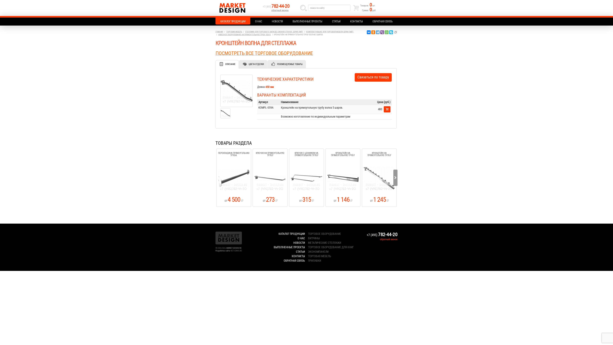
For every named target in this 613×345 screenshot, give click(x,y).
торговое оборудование (324, 233)
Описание (230, 64)
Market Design (238, 8)
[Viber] (382, 32)
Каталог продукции (233, 21)
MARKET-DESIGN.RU (234, 248)
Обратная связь (382, 21)
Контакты (356, 21)
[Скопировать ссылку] (395, 32)
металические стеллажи (324, 242)
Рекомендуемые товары (290, 64)
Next (395, 178)
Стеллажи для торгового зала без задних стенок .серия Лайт (274, 32)
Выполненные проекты (307, 21)
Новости (277, 21)
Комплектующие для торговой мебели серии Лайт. (330, 32)
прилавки (314, 260)
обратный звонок (280, 10)
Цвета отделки (256, 64)
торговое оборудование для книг (331, 247)
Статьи (336, 21)
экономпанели (318, 251)
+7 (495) (276, 6)
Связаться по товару (373, 77)
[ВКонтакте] (369, 32)
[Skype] (391, 32)
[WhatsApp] (387, 32)
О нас (258, 21)
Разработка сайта (223, 251)
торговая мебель (319, 256)
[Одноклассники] (373, 32)
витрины (314, 238)
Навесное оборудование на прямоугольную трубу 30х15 (244, 35)
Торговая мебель (234, 32)
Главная (219, 32)
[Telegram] (378, 32)
